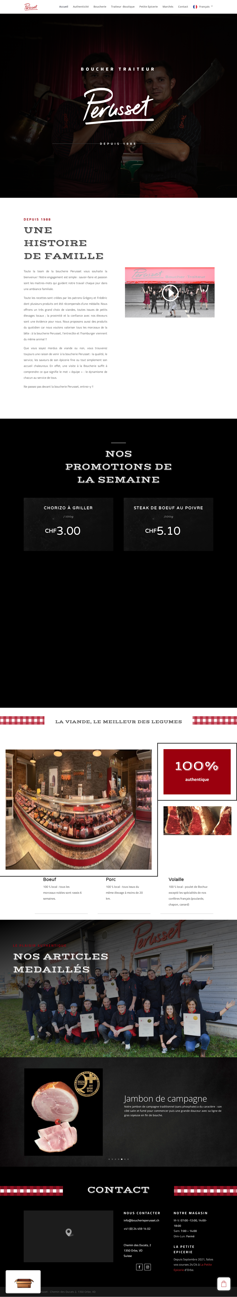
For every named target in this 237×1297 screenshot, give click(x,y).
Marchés (168, 6)
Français (204, 6)
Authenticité (81, 6)
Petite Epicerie (148, 6)
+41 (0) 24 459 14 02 (137, 1228)
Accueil (63, 6)
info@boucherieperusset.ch (141, 1220)
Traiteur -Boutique (123, 6)
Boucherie (100, 6)
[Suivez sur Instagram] (147, 1267)
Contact (183, 6)
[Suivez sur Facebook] (139, 1267)
